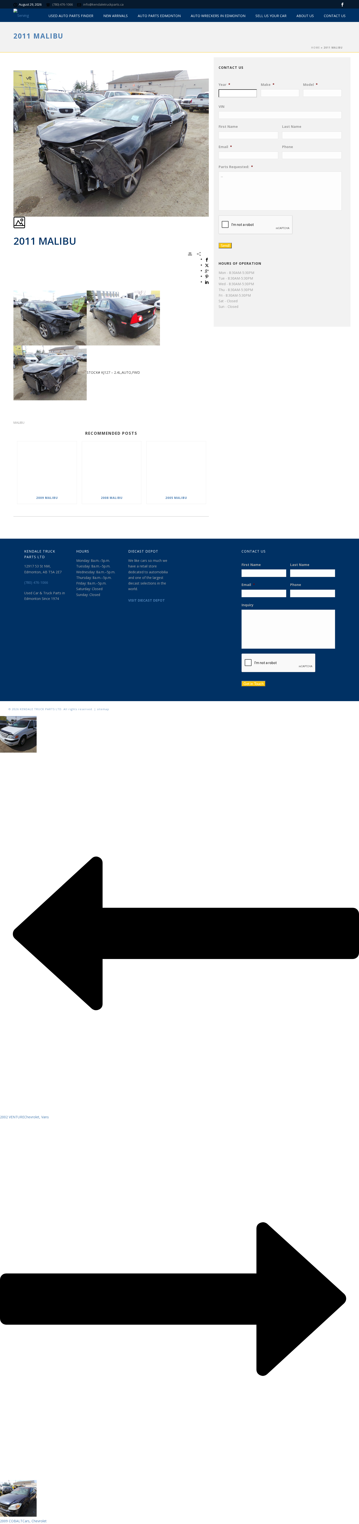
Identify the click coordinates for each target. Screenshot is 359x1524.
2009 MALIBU (47, 498)
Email (225, 147)
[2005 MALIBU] (176, 466)
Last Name (291, 126)
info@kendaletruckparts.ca (103, 4)
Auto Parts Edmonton (159, 15)
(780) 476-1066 (62, 4)
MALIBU (18, 422)
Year (224, 84)
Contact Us (335, 15)
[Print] (190, 253)
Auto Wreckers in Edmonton (218, 15)
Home (315, 47)
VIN (221, 106)
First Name (228, 126)
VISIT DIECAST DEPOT (146, 600)
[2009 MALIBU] (47, 466)
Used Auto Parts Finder (71, 15)
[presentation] (256, 224)
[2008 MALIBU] (111, 466)
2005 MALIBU (176, 498)
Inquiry (247, 605)
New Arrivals (115, 15)
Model (310, 84)
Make (268, 84)
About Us (305, 15)
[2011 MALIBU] (13, 67)
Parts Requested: (236, 167)
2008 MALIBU (112, 498)
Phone (287, 147)
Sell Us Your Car (270, 15)
